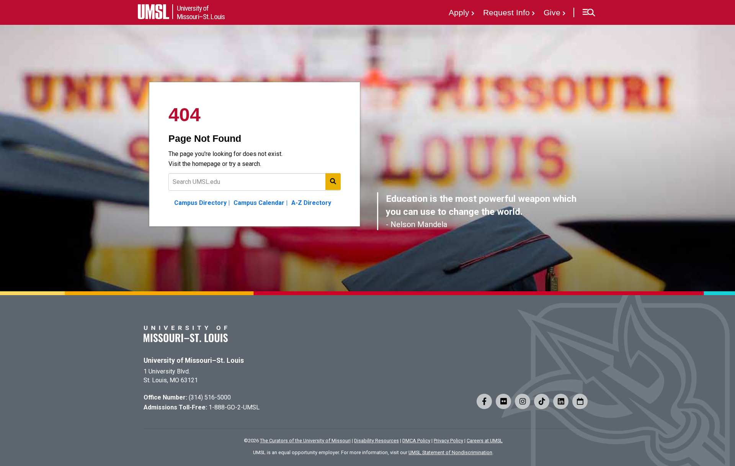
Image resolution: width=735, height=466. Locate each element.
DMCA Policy (416, 440)
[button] (588, 12)
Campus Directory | (202, 202)
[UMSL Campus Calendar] (580, 401)
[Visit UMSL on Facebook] (484, 401)
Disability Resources (376, 440)
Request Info (506, 12)
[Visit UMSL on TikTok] (541, 401)
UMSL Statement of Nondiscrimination (450, 452)
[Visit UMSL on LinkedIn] (560, 401)
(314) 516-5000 (210, 397)
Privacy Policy (448, 440)
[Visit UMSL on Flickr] (503, 401)
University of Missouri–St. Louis (194, 360)
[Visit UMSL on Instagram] (522, 401)
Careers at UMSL (485, 440)
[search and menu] (333, 181)
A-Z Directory (311, 202)
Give (552, 12)
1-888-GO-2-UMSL (234, 407)
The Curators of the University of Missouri (305, 440)
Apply (459, 12)
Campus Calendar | (260, 202)
